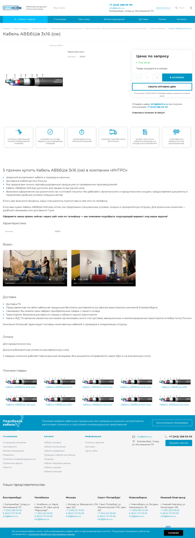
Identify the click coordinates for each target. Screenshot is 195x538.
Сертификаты (10, 446)
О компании (10, 436)
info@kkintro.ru (116, 8)
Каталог (49, 436)
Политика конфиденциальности (19, 459)
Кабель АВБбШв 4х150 (59, 404)
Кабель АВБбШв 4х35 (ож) (135, 387)
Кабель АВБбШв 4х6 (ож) (97, 404)
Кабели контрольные (55, 446)
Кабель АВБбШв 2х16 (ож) (97, 387)
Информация (93, 436)
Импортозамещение (13, 451)
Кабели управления (54, 451)
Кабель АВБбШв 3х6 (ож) (20, 404)
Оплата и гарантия (94, 442)
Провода (48, 459)
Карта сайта (91, 451)
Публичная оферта (12, 463)
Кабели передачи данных (57, 463)
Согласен (173, 533)
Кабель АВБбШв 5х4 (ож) (174, 404)
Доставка (90, 446)
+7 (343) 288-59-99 (120, 5)
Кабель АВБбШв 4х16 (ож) (21, 387)
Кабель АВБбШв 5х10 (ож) (136, 404)
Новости (7, 467)
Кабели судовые (52, 467)
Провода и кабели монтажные (60, 455)
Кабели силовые (52, 442)
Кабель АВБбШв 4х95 (174, 387)
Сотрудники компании (14, 442)
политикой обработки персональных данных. (51, 534)
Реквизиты (8, 455)
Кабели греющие (53, 471)
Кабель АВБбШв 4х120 (59, 387)
